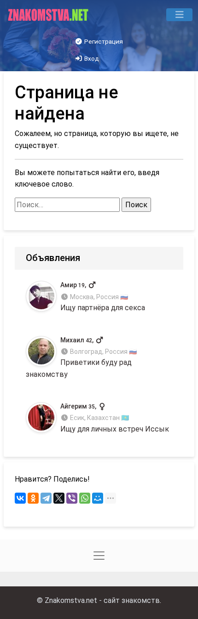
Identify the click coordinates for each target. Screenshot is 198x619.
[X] (58, 498)
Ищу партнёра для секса (102, 296)
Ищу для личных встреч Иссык (114, 418)
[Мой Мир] (97, 498)
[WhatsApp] (84, 498)
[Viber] (71, 498)
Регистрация (103, 41)
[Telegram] (46, 498)
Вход (91, 58)
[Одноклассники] (33, 498)
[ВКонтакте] (20, 498)
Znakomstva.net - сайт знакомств (102, 600)
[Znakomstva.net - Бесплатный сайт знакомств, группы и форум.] (49, 14)
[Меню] (179, 14)
